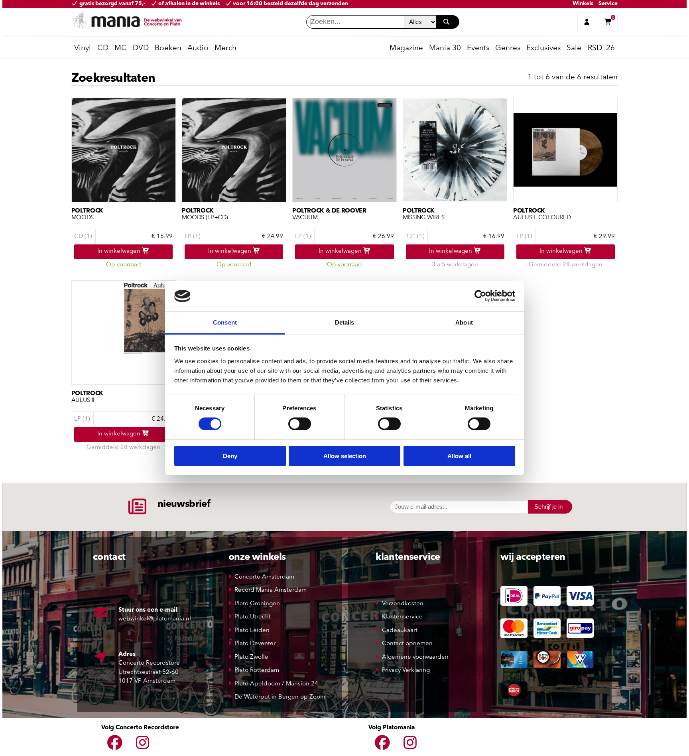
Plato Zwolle (251, 657)
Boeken (168, 48)
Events (478, 48)
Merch (225, 48)
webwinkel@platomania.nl (154, 619)
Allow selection (344, 456)
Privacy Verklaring (406, 670)
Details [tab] (344, 322)
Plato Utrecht (252, 617)
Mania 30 (445, 48)
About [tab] (464, 322)
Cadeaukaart (399, 631)
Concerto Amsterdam (264, 577)
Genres (507, 48)
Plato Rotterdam (256, 670)
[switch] (299, 423)
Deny (230, 456)
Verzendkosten (402, 604)
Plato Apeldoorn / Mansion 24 (276, 684)
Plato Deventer (255, 644)
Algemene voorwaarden (415, 657)
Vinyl (82, 48)
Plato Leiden (252, 631)
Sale (574, 48)
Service (608, 3)
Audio (198, 48)
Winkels (583, 3)
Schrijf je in (548, 506)
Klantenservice (402, 617)
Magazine (406, 48)
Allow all (459, 456)
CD (102, 48)
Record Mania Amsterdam (270, 590)
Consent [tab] (225, 322)
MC (120, 48)
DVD (141, 48)
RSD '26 (601, 48)
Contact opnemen (407, 644)
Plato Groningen (257, 604)
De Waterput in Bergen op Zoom (279, 697)
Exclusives (543, 48)
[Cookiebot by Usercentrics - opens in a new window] (480, 296)
